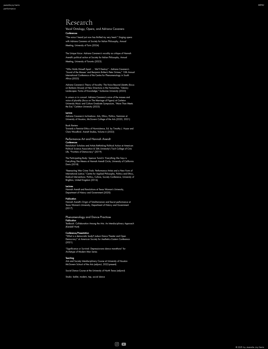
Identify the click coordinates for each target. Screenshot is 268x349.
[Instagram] (117, 344)
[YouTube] (123, 344)
